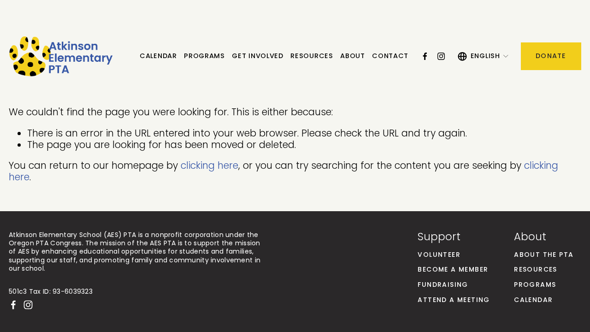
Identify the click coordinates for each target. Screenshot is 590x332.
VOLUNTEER (439, 255)
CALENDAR (533, 300)
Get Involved (257, 55)
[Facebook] (425, 56)
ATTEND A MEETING (454, 300)
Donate (551, 55)
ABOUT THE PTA (543, 255)
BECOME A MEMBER (453, 269)
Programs (204, 55)
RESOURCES (535, 269)
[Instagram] (441, 56)
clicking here (209, 165)
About (352, 55)
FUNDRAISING (443, 285)
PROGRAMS (535, 285)
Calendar (158, 55)
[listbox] (483, 56)
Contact (390, 55)
